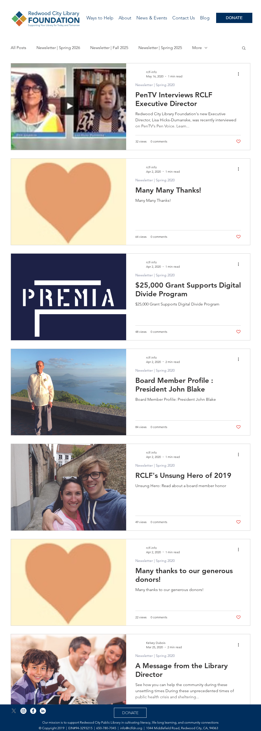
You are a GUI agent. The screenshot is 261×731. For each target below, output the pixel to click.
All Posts (18, 47)
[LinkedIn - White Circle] (43, 711)
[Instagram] (23, 711)
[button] (243, 48)
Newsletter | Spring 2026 (58, 47)
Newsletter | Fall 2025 (109, 47)
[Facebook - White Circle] (33, 711)
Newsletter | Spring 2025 (160, 47)
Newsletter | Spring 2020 (155, 85)
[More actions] (240, 74)
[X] (14, 711)
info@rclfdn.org (131, 728)
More (197, 47)
